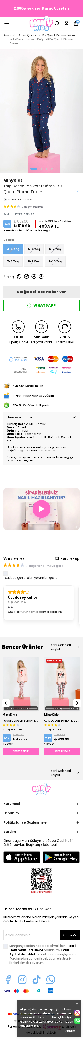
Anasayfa (10, 35)
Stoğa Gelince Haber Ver (41, 291)
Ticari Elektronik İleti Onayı (42, 948)
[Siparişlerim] (66, 23)
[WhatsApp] (77, 1021)
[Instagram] (22, 979)
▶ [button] (41, 509)
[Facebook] (8, 979)
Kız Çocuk (29, 35)
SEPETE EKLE (21, 751)
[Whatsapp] (50, 979)
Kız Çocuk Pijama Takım (58, 35)
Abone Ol (69, 935)
